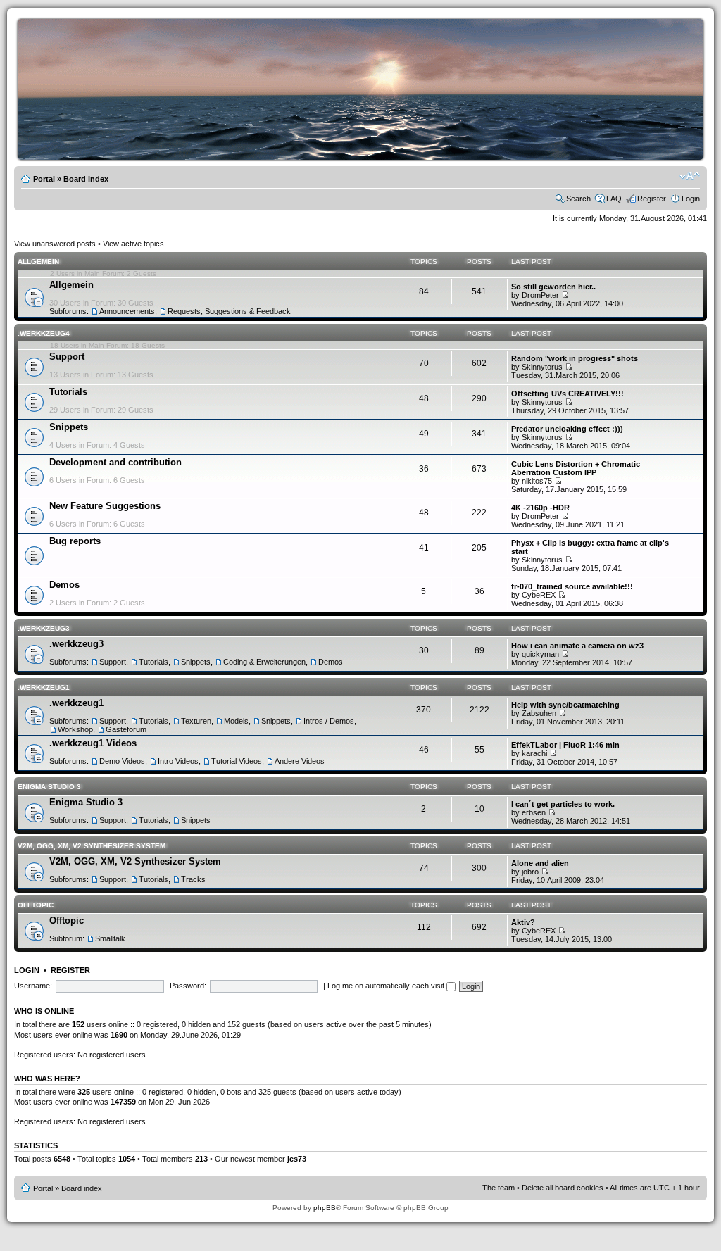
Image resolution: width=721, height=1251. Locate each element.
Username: (33, 985)
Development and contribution (115, 462)
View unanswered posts (55, 243)
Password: (188, 985)
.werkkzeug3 (44, 628)
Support (66, 356)
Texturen (196, 721)
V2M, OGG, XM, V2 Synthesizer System (91, 846)
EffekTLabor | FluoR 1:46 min (565, 745)
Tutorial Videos (236, 761)
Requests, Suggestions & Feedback (229, 311)
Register (651, 198)
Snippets (68, 427)
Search (578, 198)
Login (691, 198)
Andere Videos (300, 761)
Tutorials (68, 391)
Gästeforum (126, 729)
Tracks (193, 879)
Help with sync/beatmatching (565, 704)
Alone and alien (540, 863)
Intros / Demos (328, 721)
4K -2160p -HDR (540, 507)
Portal (44, 179)
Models (236, 721)
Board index (85, 179)
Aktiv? (523, 922)
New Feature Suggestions (105, 506)
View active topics (133, 243)
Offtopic (36, 905)
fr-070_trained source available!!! (572, 586)
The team (498, 1187)
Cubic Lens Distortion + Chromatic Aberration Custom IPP (575, 468)
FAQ (614, 198)
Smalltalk (110, 938)
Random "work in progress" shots (574, 358)
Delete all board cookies (562, 1187)
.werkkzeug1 (44, 687)
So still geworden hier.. (553, 286)
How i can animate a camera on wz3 (577, 645)
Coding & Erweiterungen (264, 662)
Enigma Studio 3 (49, 787)
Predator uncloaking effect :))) (567, 429)
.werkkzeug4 (44, 333)
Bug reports (75, 541)
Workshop (75, 729)
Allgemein (38, 261)
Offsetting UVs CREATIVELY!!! (567, 393)
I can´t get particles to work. (563, 804)
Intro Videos (178, 761)
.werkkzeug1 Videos (93, 743)
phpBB (324, 1208)
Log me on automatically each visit (386, 985)
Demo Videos (122, 761)
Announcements (127, 311)
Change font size (689, 176)
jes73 (296, 1159)
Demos (64, 584)
